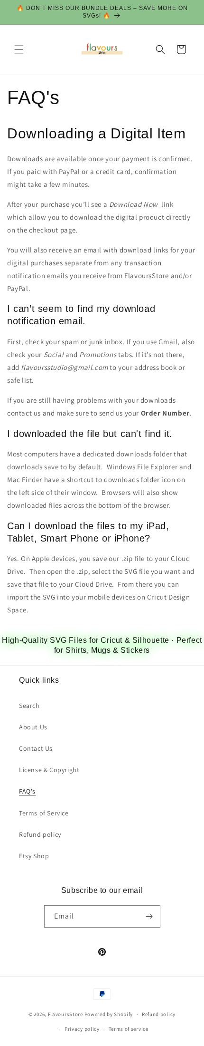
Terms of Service (44, 813)
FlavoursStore (65, 1014)
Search (29, 705)
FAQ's (27, 791)
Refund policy (40, 834)
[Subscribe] (149, 916)
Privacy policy (82, 1029)
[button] (19, 49)
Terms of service (128, 1029)
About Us (33, 727)
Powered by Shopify (108, 1014)
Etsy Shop (34, 856)
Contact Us (36, 748)
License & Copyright (49, 769)
